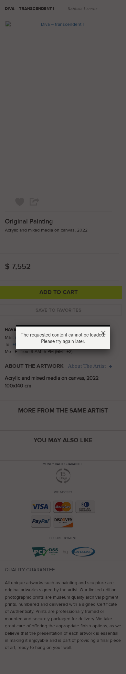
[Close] (104, 334)
